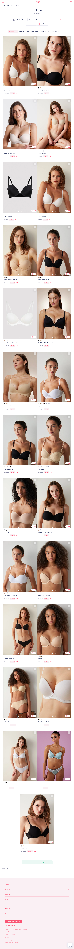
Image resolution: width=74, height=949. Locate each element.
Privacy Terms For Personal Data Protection (16, 929)
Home (3, 5)
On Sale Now (43, 24)
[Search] (7, 2)
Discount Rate (55, 31)
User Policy (7, 937)
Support (7, 899)
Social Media (8, 904)
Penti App (7, 908)
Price (30, 19)
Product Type (30, 24)
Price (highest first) (44, 31)
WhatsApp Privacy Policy (11, 942)
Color (27, 31)
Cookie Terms (8, 931)
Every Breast (10, 5)
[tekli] (63, 31)
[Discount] (10, 2)
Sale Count (21, 31)
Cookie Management (10, 940)
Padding (58, 19)
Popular (7, 884)
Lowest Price (34, 31)
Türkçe (7, 914)
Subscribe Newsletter (14, 921)
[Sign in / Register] (67, 2)
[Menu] (3, 2)
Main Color (38, 19)
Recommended (13, 31)
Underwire (48, 19)
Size (23, 19)
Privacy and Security (10, 934)
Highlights (8, 889)
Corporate (8, 894)
